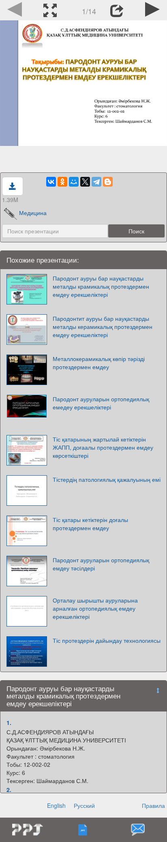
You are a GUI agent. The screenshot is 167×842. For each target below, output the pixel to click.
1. (8, 722)
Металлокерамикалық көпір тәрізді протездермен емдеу (99, 363)
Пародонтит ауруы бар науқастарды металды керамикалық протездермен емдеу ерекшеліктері (102, 326)
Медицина (33, 213)
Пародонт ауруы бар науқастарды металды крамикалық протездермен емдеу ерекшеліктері (101, 286)
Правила (153, 805)
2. (8, 789)
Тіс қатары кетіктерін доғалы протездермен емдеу (90, 524)
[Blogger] (108, 182)
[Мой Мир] (74, 182)
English (56, 805)
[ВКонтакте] (51, 182)
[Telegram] (96, 182)
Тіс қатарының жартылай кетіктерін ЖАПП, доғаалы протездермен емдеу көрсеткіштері (103, 447)
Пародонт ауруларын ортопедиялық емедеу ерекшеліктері (101, 403)
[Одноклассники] (62, 182)
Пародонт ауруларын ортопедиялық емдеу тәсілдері (101, 564)
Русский (84, 805)
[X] (85, 182)
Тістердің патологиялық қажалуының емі (107, 479)
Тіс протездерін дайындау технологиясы (107, 640)
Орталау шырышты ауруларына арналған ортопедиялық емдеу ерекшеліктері (95, 608)
